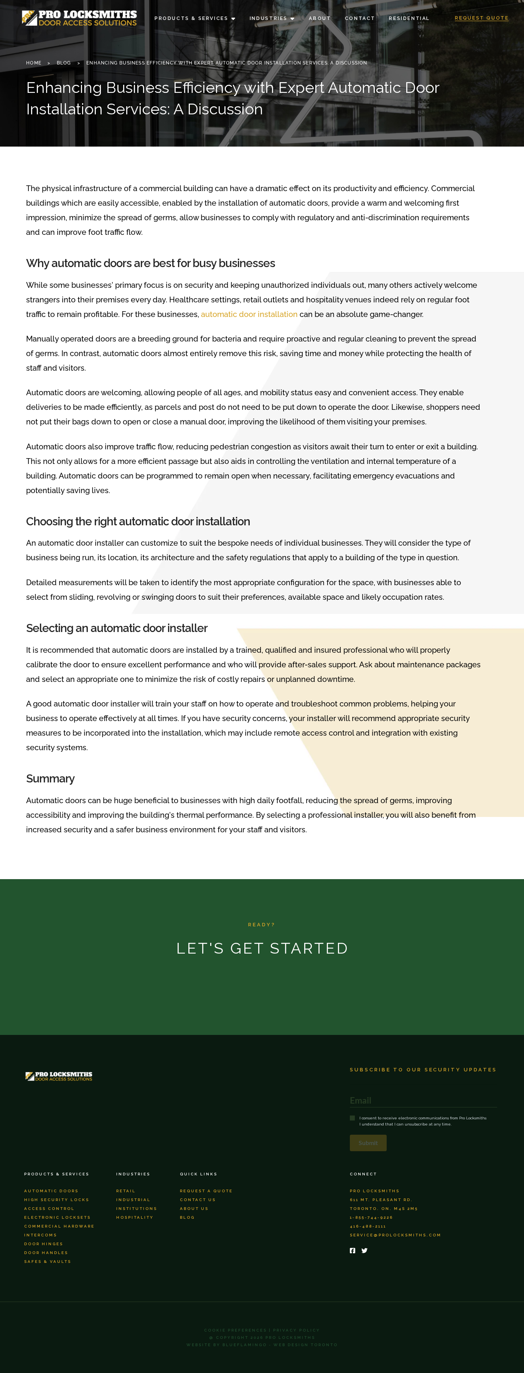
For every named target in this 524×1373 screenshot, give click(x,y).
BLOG (64, 63)
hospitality (135, 1217)
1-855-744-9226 (371, 1217)
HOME (33, 63)
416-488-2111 (368, 1226)
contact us (198, 1200)
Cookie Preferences (235, 1330)
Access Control (49, 1208)
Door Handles (46, 1253)
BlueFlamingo (244, 1345)
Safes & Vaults (47, 1261)
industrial (133, 1200)
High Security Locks (56, 1200)
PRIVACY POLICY (296, 1330)
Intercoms (40, 1235)
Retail (126, 1191)
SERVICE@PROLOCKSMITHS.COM (396, 1235)
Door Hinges (43, 1244)
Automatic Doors (51, 1191)
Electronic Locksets (57, 1217)
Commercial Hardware (59, 1226)
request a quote (206, 1191)
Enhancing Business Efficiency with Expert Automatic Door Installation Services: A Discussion (226, 63)
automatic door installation (249, 314)
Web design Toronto (306, 1345)
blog (187, 1217)
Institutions (136, 1208)
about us (194, 1208)
